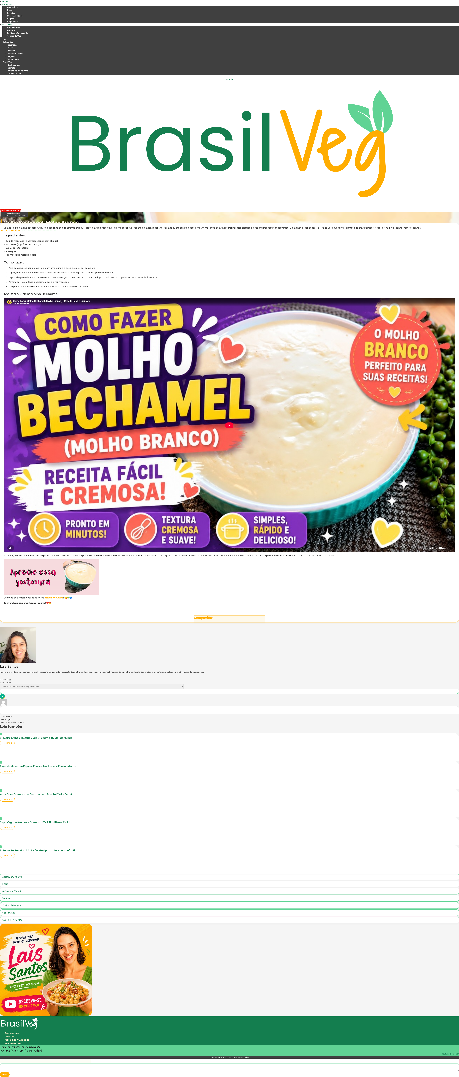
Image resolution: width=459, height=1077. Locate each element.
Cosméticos (12, 7)
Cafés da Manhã (12, 891)
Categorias (7, 4)
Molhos (6, 898)
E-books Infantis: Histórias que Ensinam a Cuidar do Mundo (36, 738)
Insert (5, 1074)
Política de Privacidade (17, 33)
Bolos (5, 884)
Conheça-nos (13, 27)
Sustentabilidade (15, 16)
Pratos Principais (12, 905)
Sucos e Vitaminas (13, 919)
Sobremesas (9, 912)
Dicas (9, 10)
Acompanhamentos (12, 876)
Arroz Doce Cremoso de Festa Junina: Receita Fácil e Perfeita (37, 794)
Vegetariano (12, 21)
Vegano (10, 18)
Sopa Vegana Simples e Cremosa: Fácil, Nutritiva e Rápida (35, 822)
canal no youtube (54, 597)
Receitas (11, 13)
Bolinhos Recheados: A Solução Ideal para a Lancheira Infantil (37, 850)
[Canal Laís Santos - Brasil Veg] (46, 1015)
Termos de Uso (14, 36)
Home (5, 1)
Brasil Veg (7, 24)
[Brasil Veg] (19, 1030)
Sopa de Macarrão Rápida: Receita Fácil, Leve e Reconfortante (38, 766)
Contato (11, 30)
